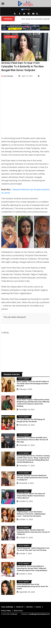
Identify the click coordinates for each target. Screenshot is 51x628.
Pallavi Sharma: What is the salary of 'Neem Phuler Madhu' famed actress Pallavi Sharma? (31, 496)
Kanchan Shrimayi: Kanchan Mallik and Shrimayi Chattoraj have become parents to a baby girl (32, 478)
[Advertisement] (25, 108)
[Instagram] (28, 13)
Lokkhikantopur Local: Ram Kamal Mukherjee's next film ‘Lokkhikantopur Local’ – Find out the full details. (31, 514)
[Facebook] (19, 13)
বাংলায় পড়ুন (27, 9)
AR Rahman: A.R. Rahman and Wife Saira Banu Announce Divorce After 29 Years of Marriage (32, 440)
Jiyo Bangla (7, 76)
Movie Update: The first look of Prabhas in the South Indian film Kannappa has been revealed (33, 384)
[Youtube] (33, 13)
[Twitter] (24, 13)
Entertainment (10, 37)
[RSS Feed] (15, 13)
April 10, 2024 (27, 76)
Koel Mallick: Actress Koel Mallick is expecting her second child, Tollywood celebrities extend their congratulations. (32, 568)
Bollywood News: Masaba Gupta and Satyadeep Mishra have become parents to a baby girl (33, 532)
